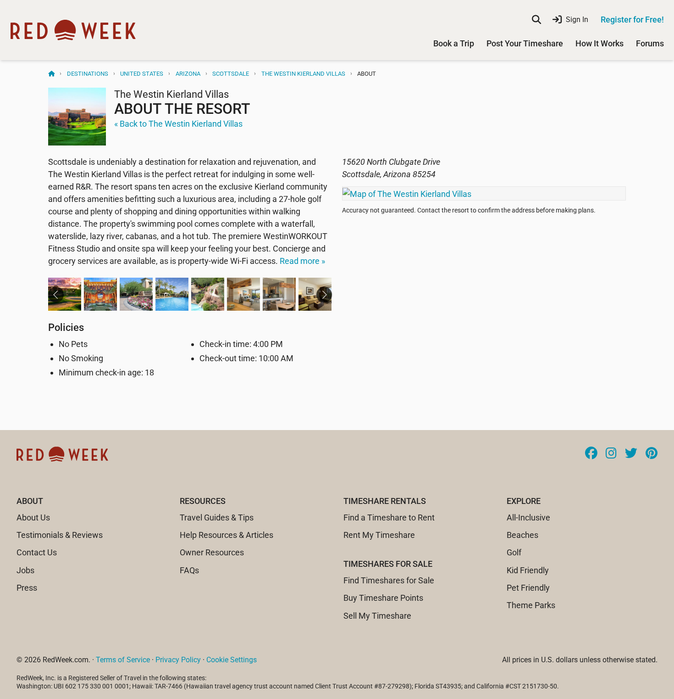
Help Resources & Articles (226, 535)
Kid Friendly (528, 570)
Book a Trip (453, 43)
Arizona (188, 73)
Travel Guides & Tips (217, 517)
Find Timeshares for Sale (388, 580)
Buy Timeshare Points (383, 598)
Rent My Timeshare (379, 535)
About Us (33, 517)
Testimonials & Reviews (60, 535)
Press (27, 588)
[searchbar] (536, 19)
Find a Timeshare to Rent (389, 517)
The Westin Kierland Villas (303, 73)
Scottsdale (230, 73)
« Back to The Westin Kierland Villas (178, 124)
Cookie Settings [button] (231, 659)
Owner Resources (212, 552)
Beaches (522, 535)
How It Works (599, 43)
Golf (514, 552)
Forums (650, 43)
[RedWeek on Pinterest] (651, 454)
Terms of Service (123, 659)
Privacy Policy (178, 659)
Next (324, 294)
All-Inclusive (528, 517)
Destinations (87, 73)
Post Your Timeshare (524, 43)
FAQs (189, 570)
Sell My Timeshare (377, 616)
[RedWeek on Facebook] (591, 454)
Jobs (25, 570)
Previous (56, 294)
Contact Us (37, 552)
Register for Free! (632, 19)
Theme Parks (531, 605)
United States (141, 73)
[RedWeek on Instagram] (611, 454)
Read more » (302, 261)
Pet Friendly (528, 588)
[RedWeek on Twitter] (631, 454)
